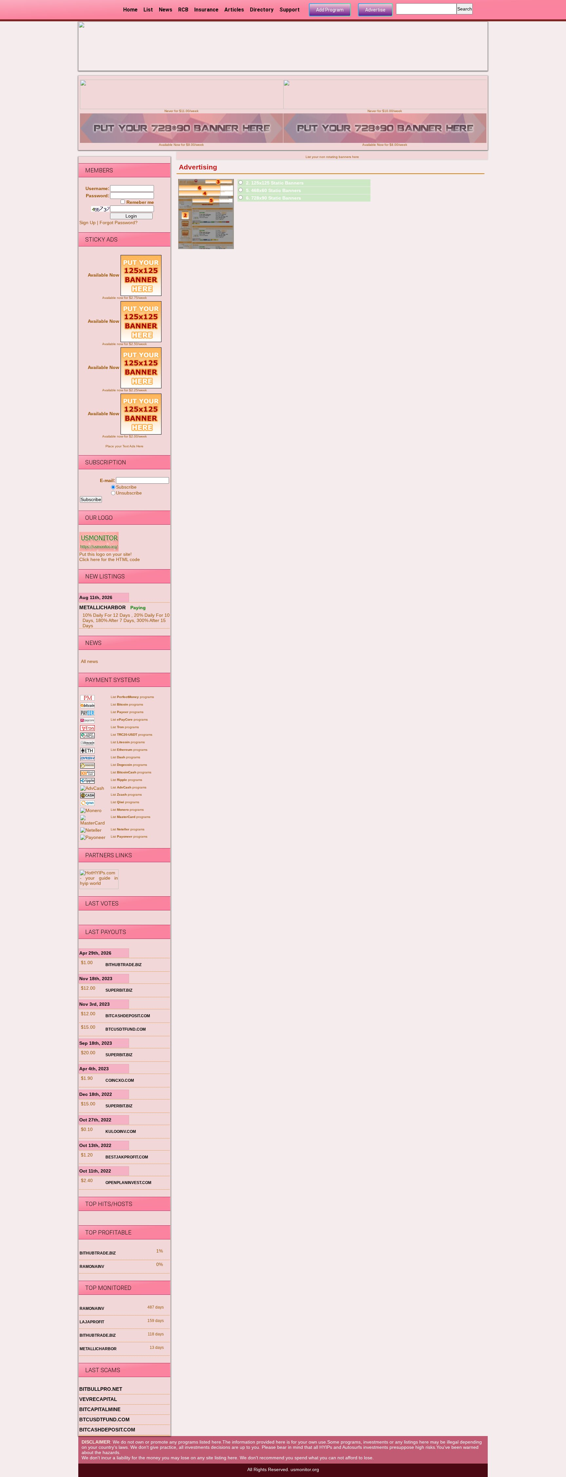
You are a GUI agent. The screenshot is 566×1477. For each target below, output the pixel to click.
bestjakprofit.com (126, 1157)
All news (89, 661)
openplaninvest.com (128, 1182)
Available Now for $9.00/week (181, 144)
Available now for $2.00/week (124, 436)
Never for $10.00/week (385, 111)
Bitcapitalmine (100, 1409)
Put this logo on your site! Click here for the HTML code (109, 557)
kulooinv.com (120, 1131)
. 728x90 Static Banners (273, 198)
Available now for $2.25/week (124, 390)
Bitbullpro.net (100, 1389)
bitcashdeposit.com (127, 1016)
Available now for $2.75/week (124, 298)
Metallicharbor (102, 607)
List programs (132, 697)
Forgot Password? (119, 222)
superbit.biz (118, 990)
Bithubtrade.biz (123, 964)
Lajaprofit (92, 1322)
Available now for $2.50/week (124, 344)
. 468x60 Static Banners (273, 190)
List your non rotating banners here (332, 157)
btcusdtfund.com (125, 1029)
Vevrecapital (98, 1399)
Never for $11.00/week (181, 111)
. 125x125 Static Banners (275, 182)
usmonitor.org (305, 1469)
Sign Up (87, 222)
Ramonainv (92, 1266)
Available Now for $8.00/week (384, 144)
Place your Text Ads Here (124, 446)
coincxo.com (119, 1080)
